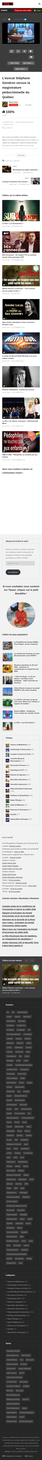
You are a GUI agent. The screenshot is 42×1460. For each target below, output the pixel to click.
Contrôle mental (12, 1069)
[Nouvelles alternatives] (7, 780)
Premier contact (12, 1201)
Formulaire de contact (13, 1456)
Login (38, 10)
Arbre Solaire (26, 1355)
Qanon (22, 1219)
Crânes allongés (12, 1078)
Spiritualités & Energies (19, 819)
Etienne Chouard (12, 1364)
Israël (8, 1148)
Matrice (17, 1166)
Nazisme (9, 1184)
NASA (31, 1179)
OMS (26, 1184)
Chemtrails (19, 1052)
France (9, 1122)
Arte (21, 1360)
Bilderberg (10, 1043)
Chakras (9, 1052)
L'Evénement (28, 1153)
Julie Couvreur (11, 1373)
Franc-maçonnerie (28, 1118)
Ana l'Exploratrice (12, 1355)
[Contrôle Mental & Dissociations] (7, 760)
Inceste (9, 1140)
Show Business (12, 1236)
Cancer (9, 1047)
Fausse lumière (20, 1113)
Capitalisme (19, 1047)
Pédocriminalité (12, 1214)
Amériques (10, 1025)
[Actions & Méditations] (7, 745)
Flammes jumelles (12, 1118)
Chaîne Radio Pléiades (10, 866)
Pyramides (20, 1210)
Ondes (9, 1188)
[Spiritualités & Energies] (7, 820)
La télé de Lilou (11, 1382)
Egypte (9, 1096)
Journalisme (25, 1148)
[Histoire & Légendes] (7, 775)
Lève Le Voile (19, 852)
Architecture (21, 1025)
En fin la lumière (14, 880)
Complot (9, 1065)
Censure (28, 1047)
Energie (9, 1100)
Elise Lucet (29, 1360)
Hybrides (20, 1135)
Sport (30, 1241)
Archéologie (21, 1030)
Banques (19, 1039)
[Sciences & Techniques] (7, 810)
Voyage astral (11, 1263)
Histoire (27, 1131)
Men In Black (11, 1170)
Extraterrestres (26, 1109)
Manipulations (22, 1162)
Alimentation (11, 1021)
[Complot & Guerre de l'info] (7, 755)
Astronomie (27, 1034)
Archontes (10, 1030)
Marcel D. (10, 1390)
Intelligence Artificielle (14, 1144)
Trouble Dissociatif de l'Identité (16, 1254)
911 (13, 1012)
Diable (23, 1078)
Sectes (19, 1228)
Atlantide (10, 1039)
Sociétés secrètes (12, 1241)
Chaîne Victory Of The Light (12, 869)
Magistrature (9, 161)
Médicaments (11, 1179)
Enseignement (19, 1100)
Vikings (29, 1258)
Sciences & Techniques (19, 810)
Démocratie (10, 1091)
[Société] (7, 815)
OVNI (22, 1188)
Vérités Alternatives (26, 1421)
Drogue (29, 1082)
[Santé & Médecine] (7, 806)
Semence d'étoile (12, 1232)
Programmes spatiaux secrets (16, 1206)
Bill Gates (20, 1043)
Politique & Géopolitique (20, 795)
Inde (16, 1140)
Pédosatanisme (12, 1219)
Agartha (17, 1017)
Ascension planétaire (13, 1034)
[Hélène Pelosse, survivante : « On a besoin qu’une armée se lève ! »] (21, 975)
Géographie (10, 1131)
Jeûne (16, 1148)
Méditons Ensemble (13, 1399)
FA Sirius (24, 1364)
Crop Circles (22, 1074)
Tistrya (22, 1417)
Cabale (28, 1043)
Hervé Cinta (13, 102)
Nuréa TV (26, 1399)
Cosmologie (10, 1074)
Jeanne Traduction (24, 1368)
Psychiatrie (10, 1210)
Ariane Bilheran (12, 1360)
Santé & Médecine (17, 805)
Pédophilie (16, 161)
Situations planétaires (27, 1412)
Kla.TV (22, 1373)
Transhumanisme (12, 1250)
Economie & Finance (18, 765)
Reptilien (9, 1223)
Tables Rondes (11, 1417)
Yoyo (20, 1263)
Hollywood (10, 1135)
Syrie (8, 1245)
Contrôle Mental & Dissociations (19, 1292)
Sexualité (24, 1232)
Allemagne (21, 1021)
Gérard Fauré (11, 1368)
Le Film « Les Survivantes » (12, 223)
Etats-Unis (23, 1104)
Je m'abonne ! (13, 572)
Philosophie (23, 1192)
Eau (19, 1091)
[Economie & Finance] (7, 766)
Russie (28, 1223)
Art (29, 1030)
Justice (9, 1153)
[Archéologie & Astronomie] (7, 750)
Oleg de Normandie (13, 1404)
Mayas (26, 1166)
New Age (19, 1184)
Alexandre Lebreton (13, 1351)
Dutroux (9, 1087)
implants (28, 1135)
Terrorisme (17, 1245)
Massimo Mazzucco (13, 1395)
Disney (21, 1082)
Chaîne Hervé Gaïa (9, 863)
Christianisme (11, 1056)
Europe (9, 1109)
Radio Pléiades (16, 800)
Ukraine (9, 1258)
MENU (5, 10)
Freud (24, 1122)
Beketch (27, 1039)
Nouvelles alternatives (19, 779)
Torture (26, 1245)
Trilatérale (24, 1250)
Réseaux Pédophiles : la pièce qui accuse (18, 389)
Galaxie (9, 1126)
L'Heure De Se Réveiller (14, 1377)
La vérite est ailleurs (13, 1386)
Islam (26, 1144)
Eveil (16, 1109)
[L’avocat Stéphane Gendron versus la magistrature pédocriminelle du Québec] (21, 210)
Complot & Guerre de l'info (20, 754)
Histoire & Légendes (18, 775)
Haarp (20, 1131)
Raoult (30, 1219)
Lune (22, 1157)
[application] (21, 33)
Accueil (30, 1456)
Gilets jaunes (19, 1126)
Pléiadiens (26, 1197)
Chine (28, 1052)
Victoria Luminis (15, 846)
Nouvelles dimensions (19, 784)
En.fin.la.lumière (14, 891)
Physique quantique (13, 1197)
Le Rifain (26, 1386)
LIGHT (4, 19)
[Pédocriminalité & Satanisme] (7, 790)
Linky (15, 1157)
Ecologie (26, 1091)
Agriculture (27, 1017)
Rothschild (19, 1223)
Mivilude (21, 1170)
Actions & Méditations (19, 745)
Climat (27, 1056)
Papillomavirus (11, 1192)
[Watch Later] (30, 51)
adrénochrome (22, 1012)
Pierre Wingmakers (13, 1408)
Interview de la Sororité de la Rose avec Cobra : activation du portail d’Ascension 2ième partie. (18, 922)
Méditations (22, 1179)
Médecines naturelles (13, 1175)
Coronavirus (24, 1069)
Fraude (17, 1122)
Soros (24, 1241)
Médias (26, 1175)
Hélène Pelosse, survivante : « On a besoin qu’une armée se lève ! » (18, 989)
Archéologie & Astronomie (20, 749)
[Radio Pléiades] (7, 801)
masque (9, 1166)
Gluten (29, 1126)
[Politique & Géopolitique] (7, 796)
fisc (29, 1113)
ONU (15, 1188)
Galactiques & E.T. (17, 770)
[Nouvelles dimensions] (7, 785)
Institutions (24, 1140)
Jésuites (17, 1153)
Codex (26, 1061)
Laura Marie (23, 1382)
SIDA (21, 1236)
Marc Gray (19, 1390)
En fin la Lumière (16, 889)
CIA (20, 1056)
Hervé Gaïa (32, 886)
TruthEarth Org (11, 1421)
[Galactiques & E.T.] (7, 771)
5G (8, 1012)
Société (13, 814)
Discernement (11, 1082)
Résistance (10, 1228)
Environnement (12, 1104)
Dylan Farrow (19, 1087)
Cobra (18, 1061)
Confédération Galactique (24, 1065)
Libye (8, 1157)
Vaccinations (19, 1258)
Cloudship (10, 1061)
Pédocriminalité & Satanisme (24, 122)
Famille (9, 1113)
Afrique (9, 1017)
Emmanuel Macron (21, 1096)
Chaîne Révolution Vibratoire (12, 877)
